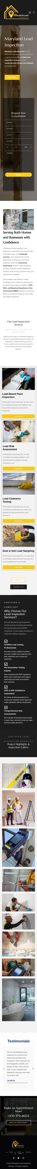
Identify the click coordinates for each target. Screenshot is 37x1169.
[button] (4, 1069)
